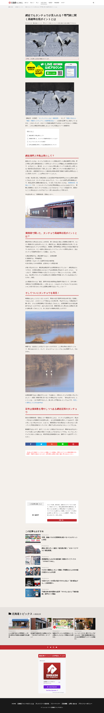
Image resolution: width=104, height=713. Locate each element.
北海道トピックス (19, 7)
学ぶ (37, 2)
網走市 (62, 23)
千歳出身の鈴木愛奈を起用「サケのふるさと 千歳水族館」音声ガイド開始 (60, 593)
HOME (11, 7)
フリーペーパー (55, 703)
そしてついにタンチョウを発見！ (36, 141)
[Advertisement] (52, 475)
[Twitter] (41, 444)
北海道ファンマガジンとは (25, 703)
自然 (65, 23)
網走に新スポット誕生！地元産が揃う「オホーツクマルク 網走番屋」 (60, 549)
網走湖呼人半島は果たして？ (35, 135)
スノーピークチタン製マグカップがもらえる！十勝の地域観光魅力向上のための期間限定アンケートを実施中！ (85, 636)
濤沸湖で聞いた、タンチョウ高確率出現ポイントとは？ (42, 138)
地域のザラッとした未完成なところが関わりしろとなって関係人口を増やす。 (63, 635)
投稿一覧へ (61, 520)
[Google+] (52, 444)
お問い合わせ (73, 703)
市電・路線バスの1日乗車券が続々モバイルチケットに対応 (60, 538)
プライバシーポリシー (85, 703)
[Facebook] (30, 444)
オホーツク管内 (47, 23)
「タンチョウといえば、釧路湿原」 (49, 118)
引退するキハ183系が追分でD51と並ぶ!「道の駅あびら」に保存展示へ (60, 582)
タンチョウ (54, 23)
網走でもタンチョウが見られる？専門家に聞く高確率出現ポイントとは (41, 7)
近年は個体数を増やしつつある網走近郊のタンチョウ (41, 144)
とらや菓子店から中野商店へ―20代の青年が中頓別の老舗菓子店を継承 (19, 635)
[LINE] (62, 444)
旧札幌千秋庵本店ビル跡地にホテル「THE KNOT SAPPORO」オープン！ (41, 635)
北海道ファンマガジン (57, 707)
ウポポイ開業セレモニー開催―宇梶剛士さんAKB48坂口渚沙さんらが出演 (60, 571)
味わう (32, 2)
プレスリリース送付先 (42, 703)
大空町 (58, 23)
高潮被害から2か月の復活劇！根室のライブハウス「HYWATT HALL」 (59, 560)
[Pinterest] (73, 444)
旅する (26, 2)
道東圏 (68, 23)
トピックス (43, 2)
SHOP (62, 2)
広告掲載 (64, 703)
